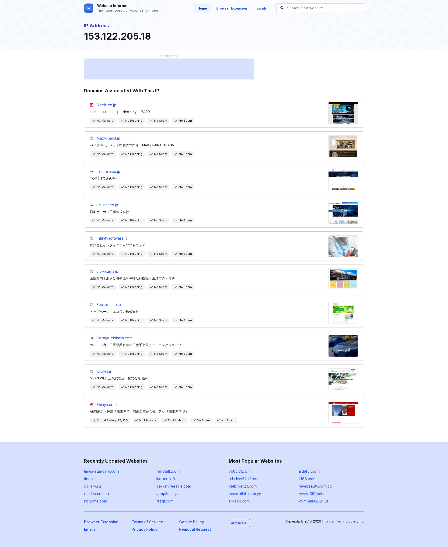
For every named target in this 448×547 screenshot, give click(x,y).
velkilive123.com (243, 486)
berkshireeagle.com (173, 486)
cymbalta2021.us (314, 501)
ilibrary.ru (92, 486)
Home (202, 8)
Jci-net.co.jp (107, 205)
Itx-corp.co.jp (108, 171)
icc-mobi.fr (165, 478)
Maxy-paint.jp (108, 138)
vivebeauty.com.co (315, 486)
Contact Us (238, 523)
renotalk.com (168, 471)
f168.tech (307, 478)
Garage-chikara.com (114, 338)
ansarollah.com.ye (245, 493)
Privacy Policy (144, 529)
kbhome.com (95, 501)
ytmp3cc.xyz (167, 493)
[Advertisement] (169, 68)
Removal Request (195, 529)
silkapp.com (239, 501)
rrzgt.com (165, 501)
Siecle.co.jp (106, 105)
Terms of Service (147, 521)
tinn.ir (89, 478)
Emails (261, 8)
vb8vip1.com (240, 471)
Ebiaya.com (106, 404)
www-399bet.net (314, 493)
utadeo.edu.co (96, 493)
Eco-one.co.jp (108, 304)
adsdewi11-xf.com (244, 478)
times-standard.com (101, 471)
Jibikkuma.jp (107, 271)
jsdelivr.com (309, 471)
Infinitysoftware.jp (112, 238)
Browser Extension (231, 8)
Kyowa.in (104, 371)
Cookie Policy (191, 521)
